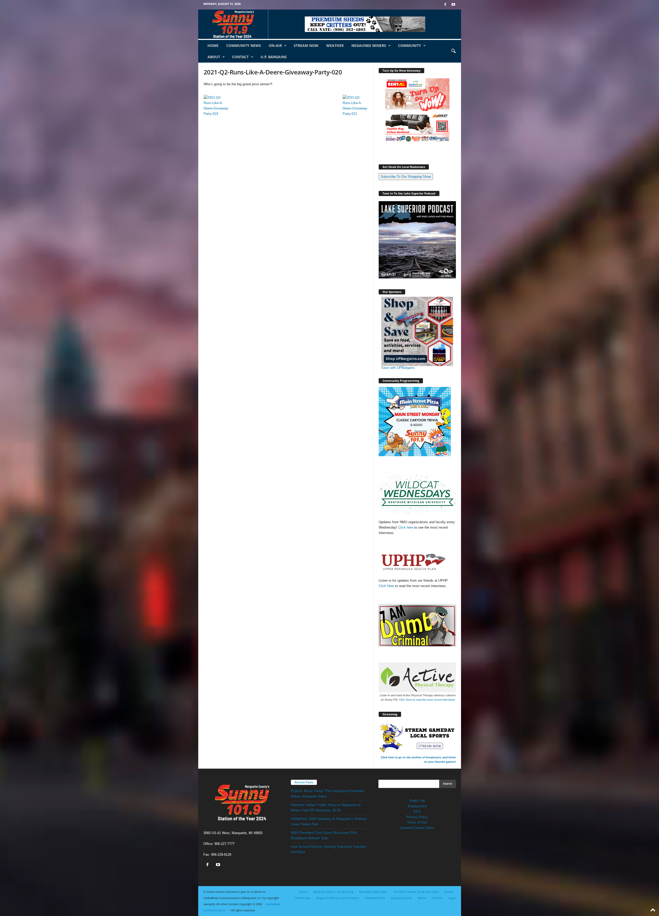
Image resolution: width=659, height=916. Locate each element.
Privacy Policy (417, 817)
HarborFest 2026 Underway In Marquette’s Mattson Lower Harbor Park (329, 821)
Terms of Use (417, 822)
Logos (452, 898)
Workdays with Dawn (373, 892)
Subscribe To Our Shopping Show (406, 177)
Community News (243, 45)
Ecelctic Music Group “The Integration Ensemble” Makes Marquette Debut (328, 793)
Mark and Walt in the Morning (333, 892)
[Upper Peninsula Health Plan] (417, 562)
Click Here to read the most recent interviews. (427, 699)
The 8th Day (302, 898)
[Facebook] (445, 5)
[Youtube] (453, 5)
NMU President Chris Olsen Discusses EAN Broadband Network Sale (324, 835)
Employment (417, 806)
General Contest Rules (417, 828)
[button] (453, 51)
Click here (405, 527)
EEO (417, 811)
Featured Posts (375, 898)
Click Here (387, 586)
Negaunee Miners (368, 45)
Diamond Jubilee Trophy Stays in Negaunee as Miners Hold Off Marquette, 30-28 (326, 807)
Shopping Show (401, 898)
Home (213, 45)
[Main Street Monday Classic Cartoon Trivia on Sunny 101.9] (417, 421)
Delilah (449, 892)
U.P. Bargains (274, 56)
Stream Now (306, 45)
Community (409, 45)
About (213, 56)
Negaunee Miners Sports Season (337, 898)
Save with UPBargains (398, 368)
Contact (240, 56)
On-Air (275, 45)
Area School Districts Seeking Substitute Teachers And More (329, 849)
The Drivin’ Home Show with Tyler (415, 892)
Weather (335, 45)
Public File (417, 801)
